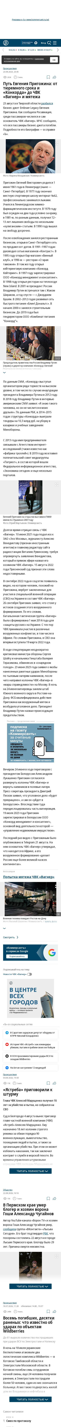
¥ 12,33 (31, 49)
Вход (43, 42)
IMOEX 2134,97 (44, 49)
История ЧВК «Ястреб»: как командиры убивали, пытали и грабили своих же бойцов (32, 1046)
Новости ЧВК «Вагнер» (15, 974)
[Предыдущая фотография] (3, 343)
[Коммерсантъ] (5, 43)
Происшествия (10, 68)
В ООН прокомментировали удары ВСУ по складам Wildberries (31, 1057)
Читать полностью (30, 1171)
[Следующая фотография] (58, 343)
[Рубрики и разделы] (54, 43)
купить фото (51, 921)
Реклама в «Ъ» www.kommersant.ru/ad (30, 19)
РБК (45, 1270)
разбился (47, 103)
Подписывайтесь (17, 956)
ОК (54, 59)
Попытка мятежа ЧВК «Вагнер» (28, 876)
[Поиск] (49, 43)
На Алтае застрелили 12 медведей (28, 1067)
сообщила (9, 1266)
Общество (8, 1226)
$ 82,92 (12, 49)
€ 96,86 (21, 49)
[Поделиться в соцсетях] (54, 77)
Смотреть (9, 937)
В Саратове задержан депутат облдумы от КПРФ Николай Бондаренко (32, 1034)
